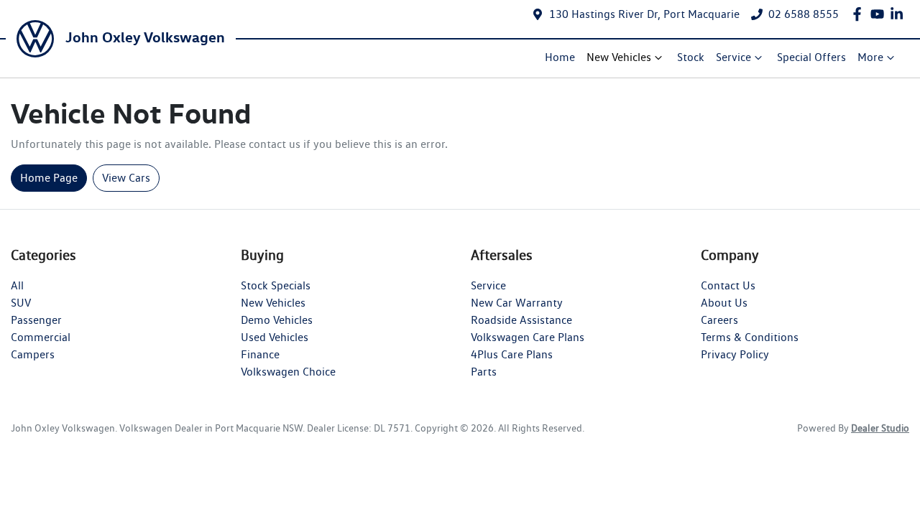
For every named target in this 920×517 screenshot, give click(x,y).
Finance (260, 354)
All (17, 285)
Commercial (40, 337)
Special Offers (811, 57)
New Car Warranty (517, 302)
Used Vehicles (274, 337)
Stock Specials (275, 285)
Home (560, 57)
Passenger (36, 320)
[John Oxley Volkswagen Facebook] (860, 14)
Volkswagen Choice (288, 371)
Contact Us (728, 285)
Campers (33, 354)
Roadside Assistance (521, 320)
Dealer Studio (880, 428)
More (870, 57)
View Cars (126, 178)
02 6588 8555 (803, 14)
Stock (690, 57)
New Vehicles (618, 57)
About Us (724, 302)
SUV (21, 302)
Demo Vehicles (277, 320)
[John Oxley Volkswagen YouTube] (880, 14)
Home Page (49, 178)
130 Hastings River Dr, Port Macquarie (644, 14)
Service (733, 57)
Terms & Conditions (750, 337)
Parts (484, 371)
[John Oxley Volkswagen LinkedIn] (899, 14)
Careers (719, 320)
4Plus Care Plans (512, 354)
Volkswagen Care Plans (527, 337)
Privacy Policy (735, 354)
